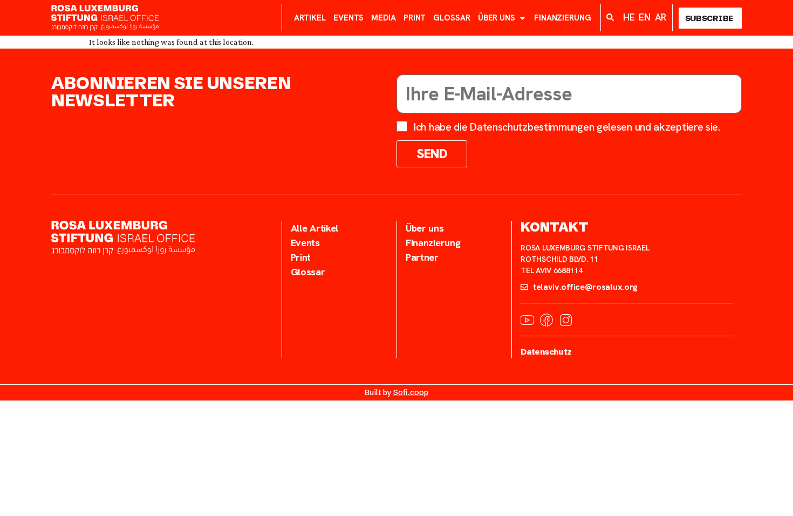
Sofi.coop (410, 392)
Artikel (310, 17)
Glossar (451, 17)
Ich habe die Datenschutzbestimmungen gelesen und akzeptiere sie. (567, 127)
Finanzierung (562, 17)
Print (415, 17)
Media (383, 17)
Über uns (496, 17)
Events (348, 17)
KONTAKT (554, 227)
